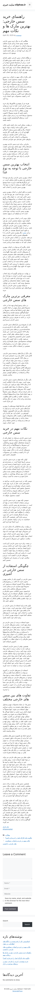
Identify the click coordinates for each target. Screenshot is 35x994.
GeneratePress (17, 991)
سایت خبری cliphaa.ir (14, 4)
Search (5, 921)
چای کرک (6, 827)
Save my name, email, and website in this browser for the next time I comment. (18, 900)
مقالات (7, 835)
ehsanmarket (8, 829)
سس (24, 233)
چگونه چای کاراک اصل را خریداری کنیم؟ (18, 838)
